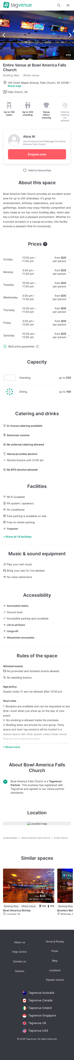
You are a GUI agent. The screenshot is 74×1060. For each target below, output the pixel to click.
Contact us (19, 961)
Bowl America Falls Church (44, 767)
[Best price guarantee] (37, 346)
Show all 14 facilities (19, 536)
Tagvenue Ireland (40, 1008)
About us (19, 942)
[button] (59, 5)
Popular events (55, 979)
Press (54, 951)
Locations (55, 970)
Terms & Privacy (55, 941)
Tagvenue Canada (40, 1000)
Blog (54, 960)
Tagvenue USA (38, 1030)
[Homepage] (17, 5)
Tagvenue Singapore (42, 1015)
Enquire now (37, 154)
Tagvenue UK (37, 1023)
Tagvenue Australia (41, 992)
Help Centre (19, 951)
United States (10, 837)
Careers (19, 971)
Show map (14, 85)
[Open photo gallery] (37, 35)
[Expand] (68, 5)
